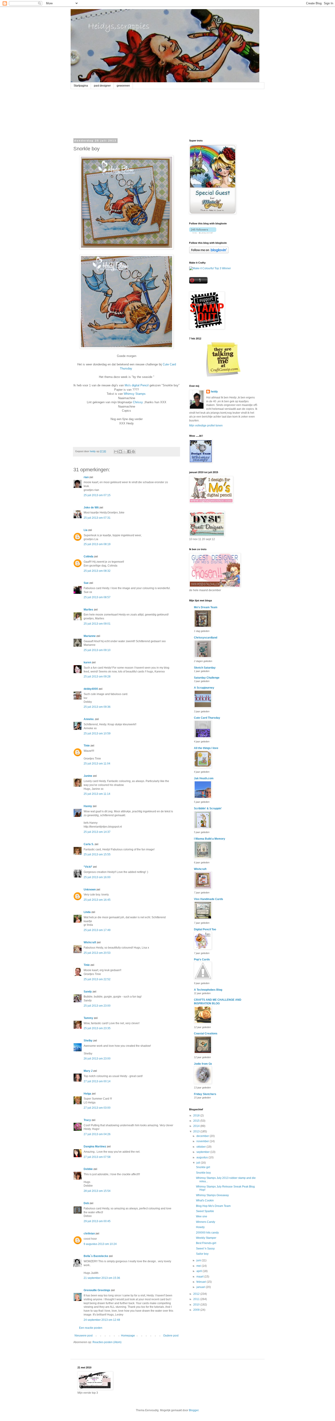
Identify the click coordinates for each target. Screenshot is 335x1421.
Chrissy (138, 402)
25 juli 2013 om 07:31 (97, 517)
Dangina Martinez (95, 1146)
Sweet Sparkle (205, 1211)
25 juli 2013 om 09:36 (97, 706)
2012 (196, 1293)
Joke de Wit (91, 507)
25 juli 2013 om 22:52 (97, 979)
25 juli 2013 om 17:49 (97, 930)
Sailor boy (202, 1253)
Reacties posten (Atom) (107, 1342)
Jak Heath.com (204, 778)
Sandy (88, 991)
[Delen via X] (124, 451)
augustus (202, 1157)
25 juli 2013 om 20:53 (97, 952)
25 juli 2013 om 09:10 (97, 650)
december (203, 1136)
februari (201, 1281)
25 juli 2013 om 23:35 (97, 1028)
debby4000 (91, 688)
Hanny (88, 806)
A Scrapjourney (204, 687)
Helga (87, 1093)
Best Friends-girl (206, 1243)
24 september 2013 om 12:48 (102, 1319)
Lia (86, 530)
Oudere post (170, 1335)
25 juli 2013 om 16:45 (97, 899)
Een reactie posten (90, 1327)
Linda (87, 912)
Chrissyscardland (205, 637)
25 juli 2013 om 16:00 (97, 877)
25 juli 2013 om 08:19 (97, 544)
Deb (86, 1203)
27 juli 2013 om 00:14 (97, 1081)
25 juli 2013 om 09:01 (97, 623)
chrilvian (89, 1233)
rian (86, 477)
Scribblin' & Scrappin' (208, 808)
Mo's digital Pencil (137, 385)
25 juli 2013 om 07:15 (97, 495)
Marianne (90, 636)
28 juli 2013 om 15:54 (97, 1191)
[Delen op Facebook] (129, 451)
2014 (196, 1126)
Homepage (128, 1335)
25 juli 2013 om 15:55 (97, 854)
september (203, 1152)
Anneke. (89, 719)
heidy (214, 391)
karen (87, 662)
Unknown (90, 889)
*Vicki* (88, 866)
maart (200, 1276)
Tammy (88, 1018)
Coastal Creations (205, 1033)
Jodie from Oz (203, 1063)
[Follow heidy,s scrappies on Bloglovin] (202, 232)
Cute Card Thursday (207, 717)
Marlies (88, 609)
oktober (201, 1146)
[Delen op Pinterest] (133, 451)
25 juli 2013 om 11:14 (97, 793)
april (199, 1271)
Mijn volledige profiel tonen (206, 425)
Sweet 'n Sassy (205, 1248)
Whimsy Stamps (135, 393)
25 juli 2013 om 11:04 (97, 763)
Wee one (201, 1216)
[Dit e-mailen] (116, 451)
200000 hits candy (207, 1232)
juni (199, 1260)
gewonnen (123, 85)
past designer (102, 85)
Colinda (88, 556)
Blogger (193, 1410)
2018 (196, 1115)
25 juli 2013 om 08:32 (97, 570)
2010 (196, 1304)
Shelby (88, 1040)
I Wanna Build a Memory (209, 838)
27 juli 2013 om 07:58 (97, 1157)
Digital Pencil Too (205, 929)
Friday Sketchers (205, 1094)
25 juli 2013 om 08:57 (97, 597)
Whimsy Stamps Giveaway (212, 1195)
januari (201, 1287)
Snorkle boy (203, 1172)
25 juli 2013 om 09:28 (97, 676)
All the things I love (206, 748)
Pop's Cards (202, 959)
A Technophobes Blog (208, 989)
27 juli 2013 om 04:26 (97, 1134)
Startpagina (81, 85)
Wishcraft (90, 942)
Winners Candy (205, 1221)
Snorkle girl (203, 1167)
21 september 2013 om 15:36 (102, 1278)
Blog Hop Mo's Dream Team (213, 1206)
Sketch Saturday (205, 667)
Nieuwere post (84, 1335)
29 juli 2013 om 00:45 (97, 1221)
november (203, 1141)
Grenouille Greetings (97, 1290)
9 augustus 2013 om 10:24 (100, 1244)
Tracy (87, 1120)
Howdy (200, 1227)
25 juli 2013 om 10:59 (97, 733)
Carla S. (89, 844)
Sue (86, 583)
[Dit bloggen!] (120, 451)
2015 (196, 1120)
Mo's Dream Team (205, 607)
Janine (88, 775)
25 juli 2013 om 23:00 (97, 1005)
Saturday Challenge (206, 677)
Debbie (88, 1169)
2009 (196, 1309)
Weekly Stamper (206, 1237)
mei (199, 1265)
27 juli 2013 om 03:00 (97, 1107)
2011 (196, 1299)
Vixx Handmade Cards (208, 899)
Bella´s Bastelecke (96, 1256)
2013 (196, 1131)
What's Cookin (205, 1200)
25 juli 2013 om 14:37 (97, 832)
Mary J (88, 1070)
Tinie (87, 745)
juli (198, 1162)
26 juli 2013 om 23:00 (97, 1058)
